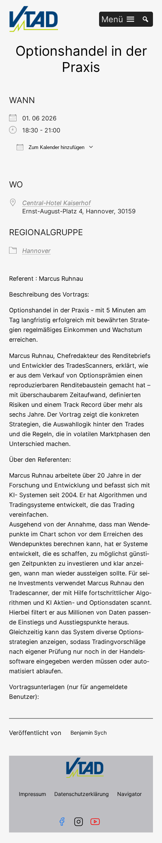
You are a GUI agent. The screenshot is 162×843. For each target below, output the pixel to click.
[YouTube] (96, 821)
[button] (112, 19)
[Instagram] (78, 821)
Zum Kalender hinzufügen (55, 147)
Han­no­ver (36, 250)
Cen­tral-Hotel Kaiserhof (56, 203)
